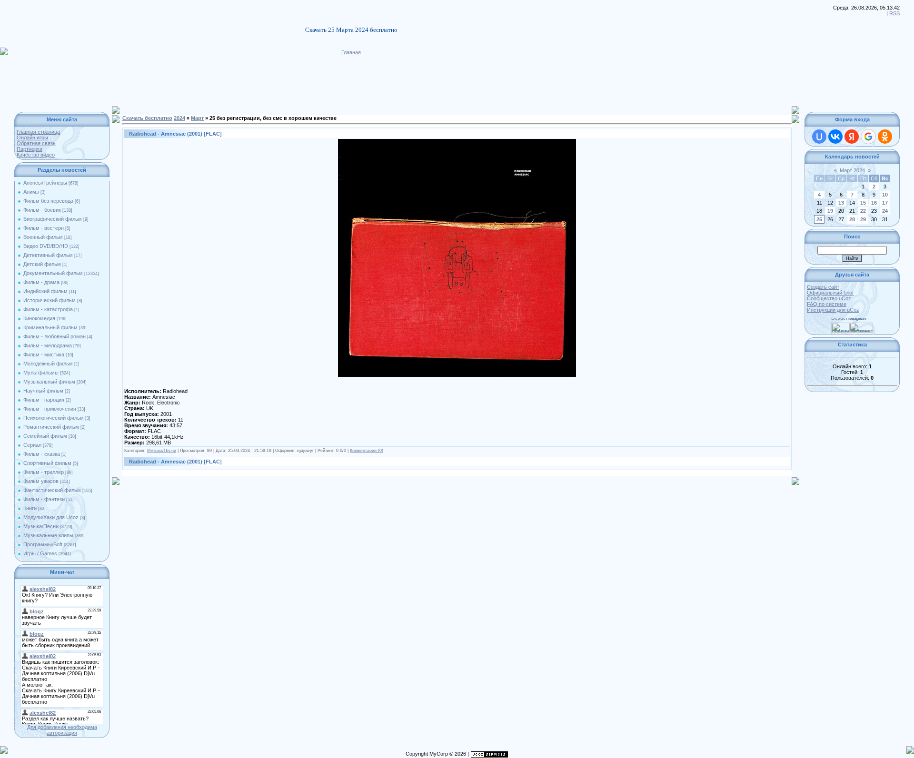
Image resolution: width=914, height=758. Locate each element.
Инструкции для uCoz (833, 310)
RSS (894, 13)
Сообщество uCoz (829, 298)
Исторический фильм (49, 300)
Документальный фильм (53, 273)
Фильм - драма (41, 282)
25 (819, 219)
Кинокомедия (39, 318)
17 (885, 203)
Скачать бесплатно (147, 118)
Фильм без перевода (48, 201)
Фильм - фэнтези (44, 499)
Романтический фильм (51, 427)
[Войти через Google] (868, 136)
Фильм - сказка (41, 454)
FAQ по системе (826, 304)
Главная (351, 52)
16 (874, 203)
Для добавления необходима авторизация (62, 730)
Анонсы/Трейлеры (45, 183)
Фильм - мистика (43, 354)
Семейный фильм (45, 436)
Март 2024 (852, 170)
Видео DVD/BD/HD (45, 246)
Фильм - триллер (43, 472)
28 (852, 219)
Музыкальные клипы (48, 535)
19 (830, 211)
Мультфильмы (41, 372)
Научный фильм (43, 391)
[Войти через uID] (819, 136)
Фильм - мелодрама (47, 345)
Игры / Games (40, 553)
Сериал (32, 445)
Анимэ (31, 192)
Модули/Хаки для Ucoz (51, 517)
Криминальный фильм (50, 327)
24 (885, 211)
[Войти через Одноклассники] (885, 136)
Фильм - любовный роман (54, 336)
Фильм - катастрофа (48, 309)
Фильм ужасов (41, 481)
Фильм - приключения (49, 409)
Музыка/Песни (41, 526)
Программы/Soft (42, 544)
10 (885, 194)
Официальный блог (830, 292)
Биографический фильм (52, 219)
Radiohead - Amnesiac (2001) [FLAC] (175, 134)
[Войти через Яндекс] (851, 136)
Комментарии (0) (366, 450)
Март (197, 118)
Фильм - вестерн (43, 228)
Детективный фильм (48, 255)
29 (863, 219)
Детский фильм (42, 264)
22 (863, 211)
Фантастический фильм (52, 490)
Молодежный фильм (48, 363)
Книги (30, 508)
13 (841, 203)
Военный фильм (43, 237)
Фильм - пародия (43, 400)
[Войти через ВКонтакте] (835, 136)
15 (863, 203)
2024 (179, 118)
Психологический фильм (53, 418)
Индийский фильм (45, 291)
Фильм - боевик (42, 210)
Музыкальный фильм (49, 381)
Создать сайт (823, 287)
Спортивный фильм (47, 463)
